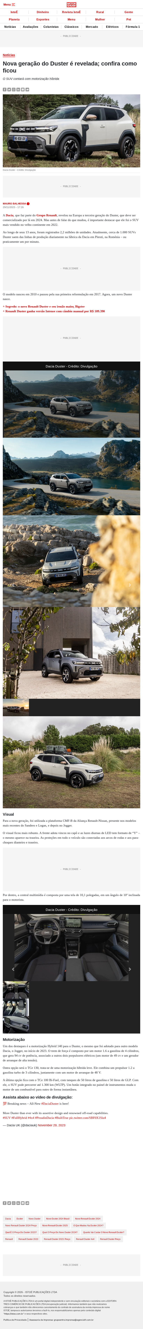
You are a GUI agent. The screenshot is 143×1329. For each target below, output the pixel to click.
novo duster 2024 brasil (57, 1219)
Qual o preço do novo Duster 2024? (59, 1232)
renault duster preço (110, 1239)
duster (20, 1219)
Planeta (14, 19)
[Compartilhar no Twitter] (9, 89)
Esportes (42, 19)
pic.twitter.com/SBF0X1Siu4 (87, 1117)
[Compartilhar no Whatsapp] (14, 89)
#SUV (7, 1117)
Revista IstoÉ (71, 12)
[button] (13, 585)
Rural (100, 12)
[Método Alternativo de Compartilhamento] (27, 89)
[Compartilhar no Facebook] (4, 89)
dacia (8, 1219)
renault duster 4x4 (85, 1239)
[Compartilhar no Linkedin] (18, 89)
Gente (129, 12)
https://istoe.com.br (13, 1313)
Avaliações (30, 26)
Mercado (92, 26)
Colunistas (51, 26)
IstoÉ (14, 12)
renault (9, 1239)
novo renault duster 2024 (87, 1219)
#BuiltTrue (61, 1117)
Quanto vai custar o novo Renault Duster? (103, 1232)
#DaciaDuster (50, 1103)
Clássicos (71, 26)
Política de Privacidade (15, 1320)
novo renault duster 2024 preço (21, 1225)
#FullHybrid (19, 1117)
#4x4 (31, 1117)
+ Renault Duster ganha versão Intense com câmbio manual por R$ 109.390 (54, 311)
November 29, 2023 (51, 1125)
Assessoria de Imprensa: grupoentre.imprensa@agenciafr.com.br (61, 1320)
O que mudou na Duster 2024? (88, 1225)
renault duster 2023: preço (57, 1239)
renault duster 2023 (28, 1239)
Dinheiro (43, 12)
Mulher (100, 19)
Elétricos (112, 26)
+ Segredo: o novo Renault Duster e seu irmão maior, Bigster (44, 306)
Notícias (10, 26)
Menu (71, 19)
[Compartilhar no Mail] (23, 89)
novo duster (34, 1219)
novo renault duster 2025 (55, 1225)
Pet (128, 19)
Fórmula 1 (133, 26)
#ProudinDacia (44, 1117)
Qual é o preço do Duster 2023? (21, 1232)
